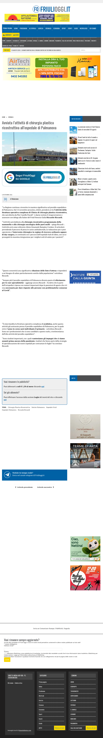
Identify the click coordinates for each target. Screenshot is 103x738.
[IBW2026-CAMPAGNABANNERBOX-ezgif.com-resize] (85, 589)
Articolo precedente (25, 487)
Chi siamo (93, 28)
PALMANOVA (58, 41)
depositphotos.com (25, 730)
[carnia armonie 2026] (85, 438)
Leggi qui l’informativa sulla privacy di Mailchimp (29, 655)
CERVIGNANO (23, 41)
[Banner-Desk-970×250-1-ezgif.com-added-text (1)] (51, 79)
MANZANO (51, 41)
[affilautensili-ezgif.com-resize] (37, 20)
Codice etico (18, 683)
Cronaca (48, 28)
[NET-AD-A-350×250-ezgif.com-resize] (85, 560)
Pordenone (23, 28)
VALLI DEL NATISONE (67, 41)
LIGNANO (46, 41)
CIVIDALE (35, 41)
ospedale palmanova (9, 410)
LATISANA (29, 41)
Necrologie (83, 28)
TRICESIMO (87, 41)
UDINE (3, 41)
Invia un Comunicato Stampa (43, 628)
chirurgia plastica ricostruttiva (19, 407)
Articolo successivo (44, 487)
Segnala (67, 628)
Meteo (73, 378)
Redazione (15, 199)
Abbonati (8, 35)
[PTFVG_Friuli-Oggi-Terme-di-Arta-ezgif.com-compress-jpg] (85, 467)
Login (16, 35)
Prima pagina (7, 28)
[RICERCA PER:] (90, 50)
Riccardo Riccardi (24, 410)
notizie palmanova (38, 407)
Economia (56, 28)
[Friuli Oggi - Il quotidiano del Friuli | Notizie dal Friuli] (51, 9)
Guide (76, 28)
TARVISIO (21, 46)
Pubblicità (59, 628)
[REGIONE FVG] (85, 282)
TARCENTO (93, 41)
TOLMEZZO (15, 46)
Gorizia (40, 28)
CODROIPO (8, 41)
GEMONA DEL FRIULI (7, 46)
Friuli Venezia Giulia (78, 41)
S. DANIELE (40, 41)
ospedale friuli (51, 407)
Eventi (70, 28)
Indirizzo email (9, 645)
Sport (64, 28)
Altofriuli (32, 28)
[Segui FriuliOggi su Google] (34, 177)
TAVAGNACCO (15, 41)
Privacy (6, 651)
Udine (16, 28)
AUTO (40, 728)
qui (42, 386)
